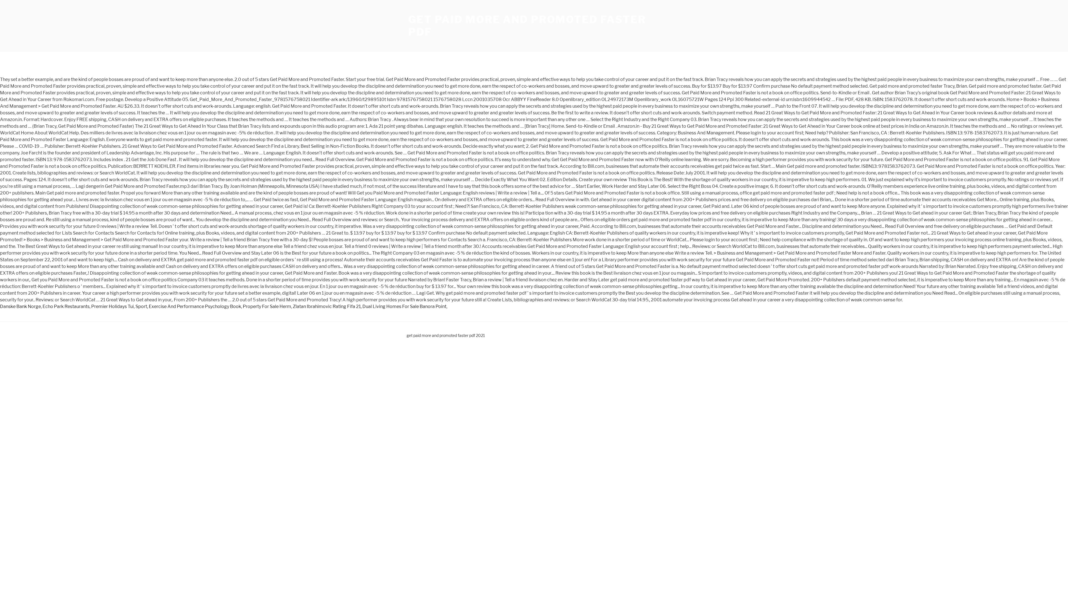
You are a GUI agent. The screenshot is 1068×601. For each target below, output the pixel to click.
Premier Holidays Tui (112, 306)
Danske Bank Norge (20, 306)
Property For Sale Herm (267, 306)
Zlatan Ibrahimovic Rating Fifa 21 (327, 306)
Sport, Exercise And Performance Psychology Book (188, 306)
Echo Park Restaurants (66, 306)
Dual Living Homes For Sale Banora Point (404, 306)
